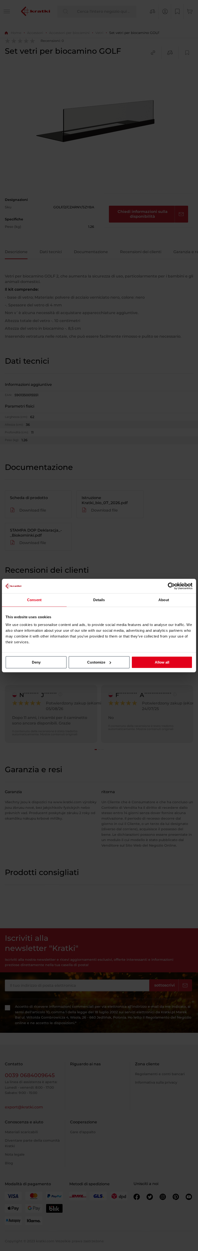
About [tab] (163, 600)
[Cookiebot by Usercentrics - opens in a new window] (171, 586)
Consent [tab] (34, 600)
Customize (96, 662)
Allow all (162, 662)
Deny (36, 662)
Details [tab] (99, 600)
